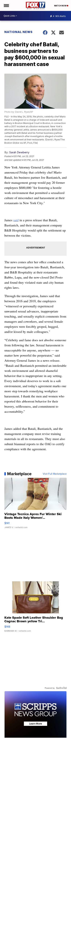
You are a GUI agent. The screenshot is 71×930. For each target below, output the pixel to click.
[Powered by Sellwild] (61, 688)
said (16, 220)
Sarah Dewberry (19, 152)
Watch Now (60, 6)
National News (18, 32)
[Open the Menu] (6, 5)
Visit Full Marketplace (55, 473)
